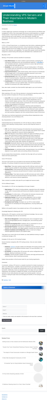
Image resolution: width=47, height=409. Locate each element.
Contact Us (4, 396)
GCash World (8, 6)
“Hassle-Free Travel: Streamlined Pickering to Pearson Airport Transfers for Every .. (20, 347)
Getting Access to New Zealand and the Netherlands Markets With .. (19, 341)
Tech (10, 280)
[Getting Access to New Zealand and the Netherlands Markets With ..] (40, 343)
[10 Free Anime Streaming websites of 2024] (38, 378)
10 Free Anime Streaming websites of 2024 (13, 373)
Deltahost (13, 246)
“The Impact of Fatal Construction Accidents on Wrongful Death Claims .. (20, 353)
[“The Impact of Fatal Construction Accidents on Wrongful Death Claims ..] (40, 354)
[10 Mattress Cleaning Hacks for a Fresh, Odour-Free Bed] (40, 386)
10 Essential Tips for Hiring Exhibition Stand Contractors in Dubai (18, 364)
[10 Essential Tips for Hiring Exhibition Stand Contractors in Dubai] (38, 367)
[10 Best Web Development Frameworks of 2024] (40, 359)
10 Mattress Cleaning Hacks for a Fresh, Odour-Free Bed (16, 384)
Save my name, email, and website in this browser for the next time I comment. (22, 316)
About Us (4, 399)
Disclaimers (4, 394)
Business (5, 280)
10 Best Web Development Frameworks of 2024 (14, 357)
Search (3, 328)
